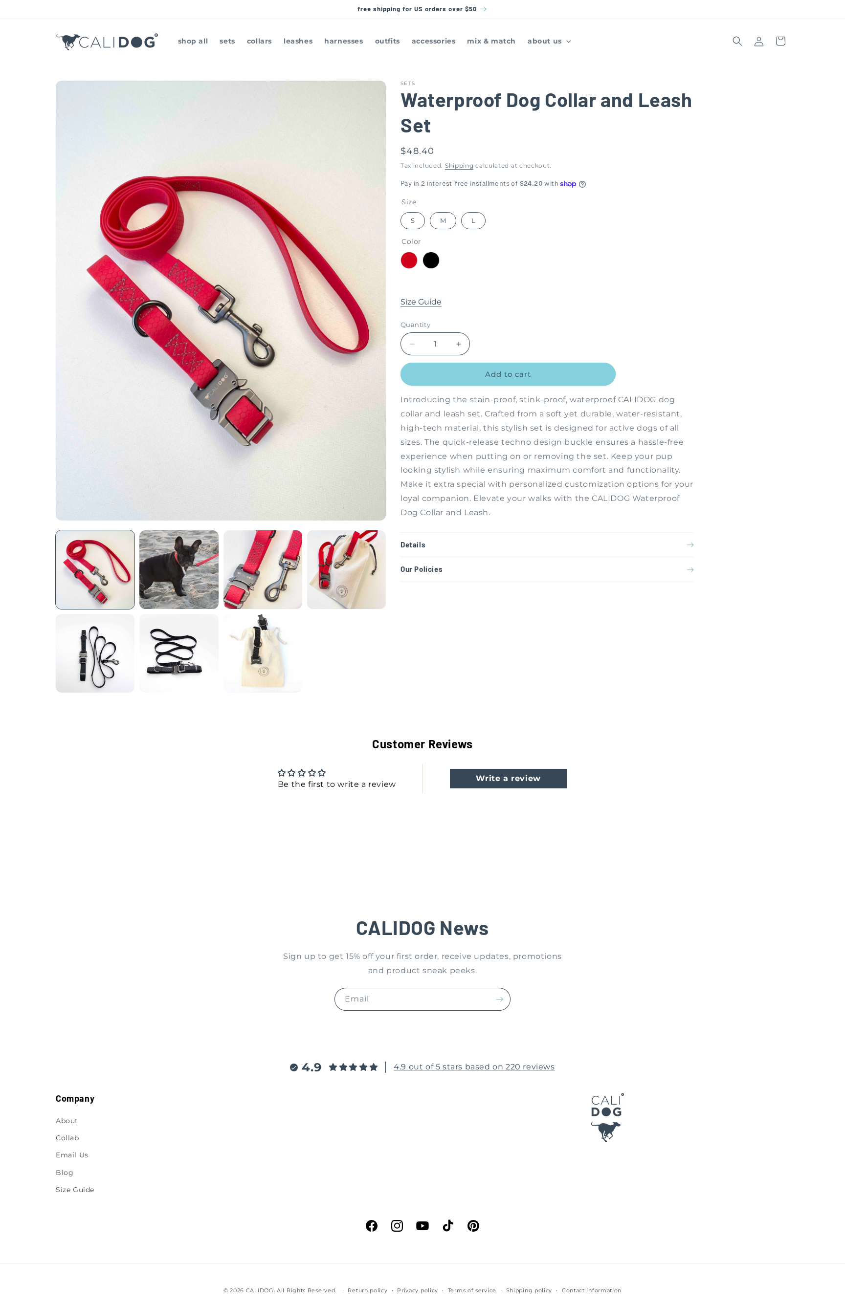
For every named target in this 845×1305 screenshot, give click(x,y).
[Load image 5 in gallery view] (95, 653)
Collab (67, 1137)
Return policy (367, 1290)
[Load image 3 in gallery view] (262, 569)
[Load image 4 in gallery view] (346, 569)
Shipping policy (529, 1290)
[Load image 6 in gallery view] (178, 653)
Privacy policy (417, 1290)
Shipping (459, 165)
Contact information (592, 1290)
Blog (64, 1172)
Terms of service (472, 1290)
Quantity (415, 324)
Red (409, 260)
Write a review (508, 778)
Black (431, 260)
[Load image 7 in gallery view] (262, 653)
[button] (548, 41)
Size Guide (421, 302)
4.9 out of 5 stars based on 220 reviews (474, 1066)
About (67, 1120)
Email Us (72, 1155)
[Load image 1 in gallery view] (95, 569)
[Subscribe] (499, 999)
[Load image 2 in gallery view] (178, 569)
